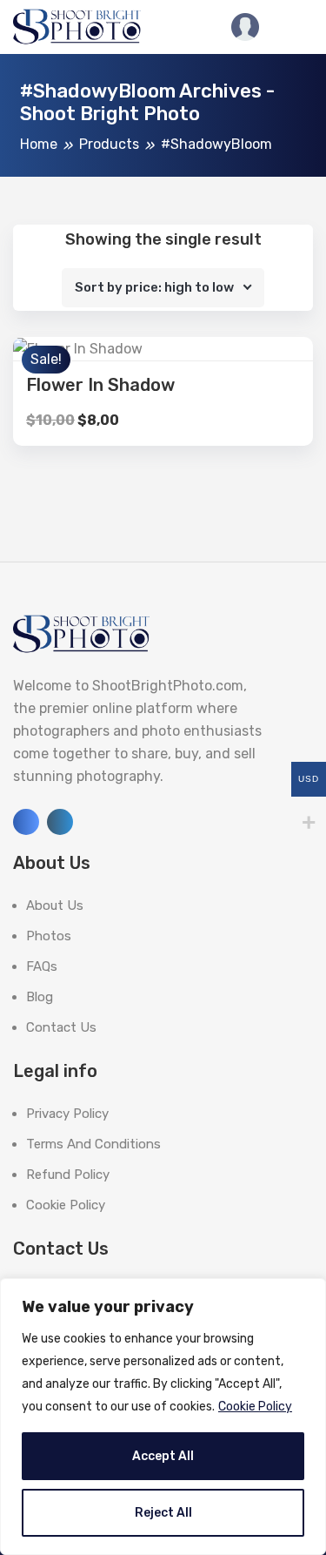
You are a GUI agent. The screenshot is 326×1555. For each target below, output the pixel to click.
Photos (48, 936)
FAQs (41, 966)
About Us (54, 905)
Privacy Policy (67, 1113)
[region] (163, 1416)
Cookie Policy (255, 1406)
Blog (39, 997)
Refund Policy (68, 1174)
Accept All (163, 1456)
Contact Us (61, 1027)
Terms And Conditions (93, 1144)
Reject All (163, 1512)
